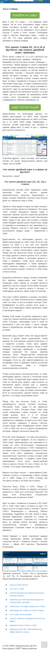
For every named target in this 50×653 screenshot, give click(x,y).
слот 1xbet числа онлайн (20, 614)
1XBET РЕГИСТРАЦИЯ (25, 107)
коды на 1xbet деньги (19, 585)
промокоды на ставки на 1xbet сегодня (27, 610)
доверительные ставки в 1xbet (23, 625)
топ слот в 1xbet (17, 589)
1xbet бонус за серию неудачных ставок (27, 606)
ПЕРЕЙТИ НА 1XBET (25, 15)
